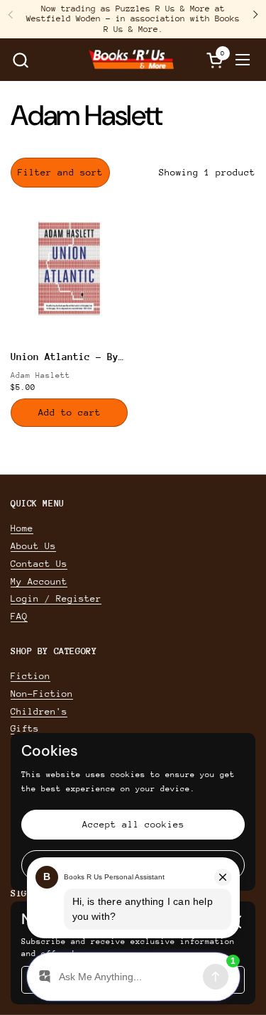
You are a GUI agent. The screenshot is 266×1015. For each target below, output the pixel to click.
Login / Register (56, 598)
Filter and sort (60, 172)
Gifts (25, 728)
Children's (39, 711)
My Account (39, 581)
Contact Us (39, 563)
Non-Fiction (42, 693)
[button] (20, 60)
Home (22, 528)
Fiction (30, 676)
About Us (33, 546)
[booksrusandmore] (132, 59)
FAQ (19, 616)
